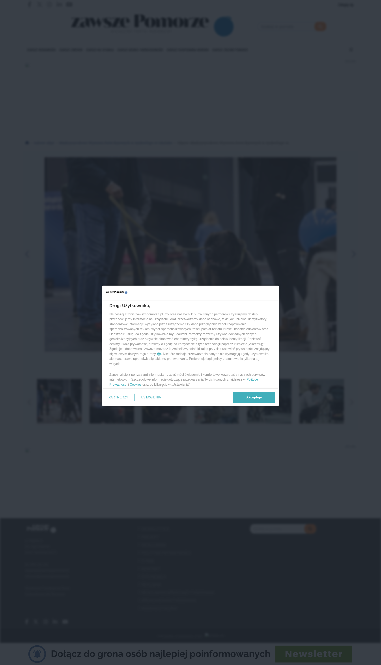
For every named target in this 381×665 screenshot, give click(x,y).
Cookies (136, 384)
